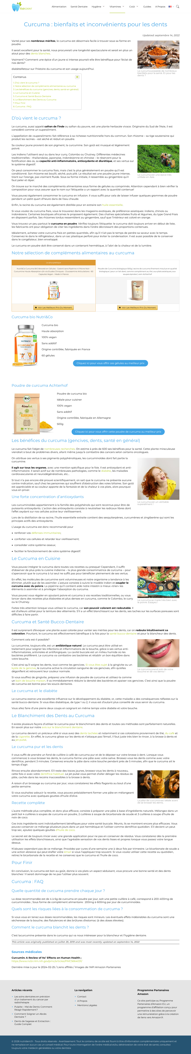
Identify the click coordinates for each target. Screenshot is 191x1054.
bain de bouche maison (30, 680)
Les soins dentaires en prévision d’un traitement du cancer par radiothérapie (32, 999)
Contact (81, 996)
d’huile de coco (65, 830)
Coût (132, 6)
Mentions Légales (87, 1005)
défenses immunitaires (46, 532)
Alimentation (59, 6)
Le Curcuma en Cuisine (27, 93)
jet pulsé (21, 739)
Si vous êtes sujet (96, 664)
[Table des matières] (77, 77)
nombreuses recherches (59, 448)
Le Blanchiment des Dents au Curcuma (35, 99)
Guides (147, 6)
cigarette (24, 736)
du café (169, 733)
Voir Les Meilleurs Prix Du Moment (55, 307)
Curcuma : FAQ (23, 106)
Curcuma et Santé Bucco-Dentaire (33, 96)
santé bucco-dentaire (123, 633)
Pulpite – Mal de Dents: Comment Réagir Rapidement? (33, 1008)
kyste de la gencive (24, 668)
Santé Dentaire (79, 6)
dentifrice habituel (52, 774)
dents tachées (89, 733)
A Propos (160, 6)
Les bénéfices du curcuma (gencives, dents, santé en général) (47, 89)
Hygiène (96, 6)
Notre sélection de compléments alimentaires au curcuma (45, 86)
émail (67, 852)
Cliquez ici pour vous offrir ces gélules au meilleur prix (110, 363)
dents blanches (40, 53)
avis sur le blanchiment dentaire (62, 727)
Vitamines (115, 6)
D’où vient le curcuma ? (27, 82)
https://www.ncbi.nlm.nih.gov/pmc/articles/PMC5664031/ (47, 961)
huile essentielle (112, 204)
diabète (106, 470)
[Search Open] (177, 6)
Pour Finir (20, 103)
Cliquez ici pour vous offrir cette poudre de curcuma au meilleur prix (118, 431)
